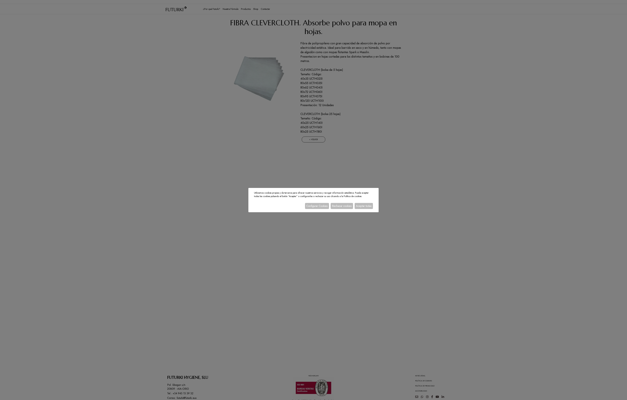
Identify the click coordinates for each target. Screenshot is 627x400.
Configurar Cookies (317, 206)
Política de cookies (353, 196)
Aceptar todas (364, 206)
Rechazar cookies (342, 206)
